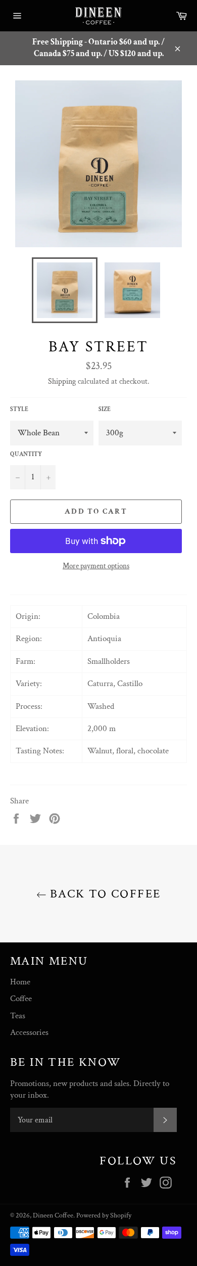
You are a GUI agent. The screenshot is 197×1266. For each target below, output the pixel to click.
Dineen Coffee (53, 1215)
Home (20, 981)
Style (19, 409)
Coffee (21, 998)
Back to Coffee (103, 893)
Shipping (62, 381)
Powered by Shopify (103, 1215)
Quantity (26, 454)
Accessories (29, 1032)
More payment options (96, 566)
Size (104, 409)
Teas (17, 1015)
